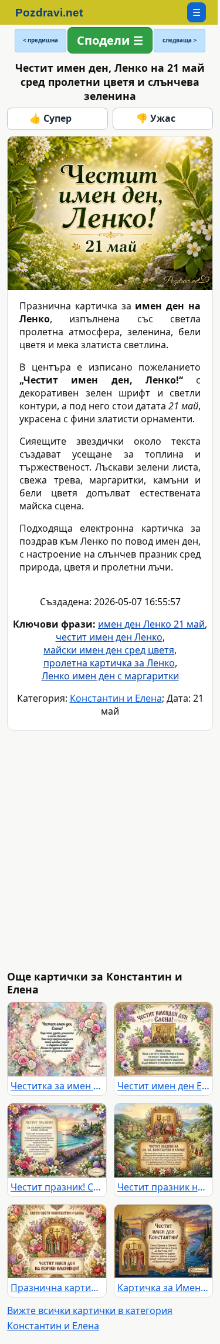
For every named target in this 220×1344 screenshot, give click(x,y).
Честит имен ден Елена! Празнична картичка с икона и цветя (163, 1085)
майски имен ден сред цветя (108, 649)
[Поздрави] (55, 12)
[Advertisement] (110, 850)
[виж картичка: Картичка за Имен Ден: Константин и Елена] (163, 1242)
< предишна (40, 40)
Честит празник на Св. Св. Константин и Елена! (163, 1186)
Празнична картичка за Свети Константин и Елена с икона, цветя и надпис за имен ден (57, 1287)
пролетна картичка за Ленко (109, 662)
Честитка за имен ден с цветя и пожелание (57, 1085)
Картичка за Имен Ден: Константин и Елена (163, 1287)
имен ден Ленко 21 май (151, 624)
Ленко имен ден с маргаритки (110, 675)
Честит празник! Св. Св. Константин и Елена (57, 1186)
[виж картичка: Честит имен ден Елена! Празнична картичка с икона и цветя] (163, 1039)
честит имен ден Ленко (109, 637)
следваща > (180, 40)
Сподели (103, 40)
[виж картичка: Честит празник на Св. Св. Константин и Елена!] (163, 1140)
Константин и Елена (116, 698)
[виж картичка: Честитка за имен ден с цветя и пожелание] (57, 1039)
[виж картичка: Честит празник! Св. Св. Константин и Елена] (57, 1140)
